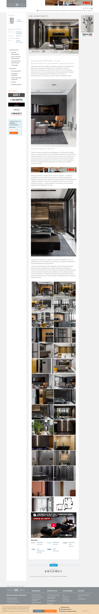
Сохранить (85, 611)
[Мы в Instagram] (89, 8)
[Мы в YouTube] (91, 8)
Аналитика (66, 599)
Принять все (38, 611)
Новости (71, 10)
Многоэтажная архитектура (15, 57)
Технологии (66, 601)
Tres (54, 549)
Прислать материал (84, 595)
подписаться (14, 132)
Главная (37, 11)
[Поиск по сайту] (86, 8)
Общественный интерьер (16, 78)
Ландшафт (14, 65)
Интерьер (57, 10)
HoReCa (13, 82)
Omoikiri (40, 542)
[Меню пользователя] (83, 8)
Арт (64, 595)
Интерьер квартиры (14, 74)
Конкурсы (42, 10)
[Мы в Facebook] (87, 8)
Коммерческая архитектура (16, 61)
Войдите (32, 576)
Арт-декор (78, 10)
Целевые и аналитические (68, 611)
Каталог (84, 10)
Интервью (66, 597)
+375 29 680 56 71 (12, 600)
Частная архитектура (15, 53)
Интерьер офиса (16, 84)
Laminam (53, 148)
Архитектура (49, 10)
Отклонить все (50, 611)
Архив (80, 597)
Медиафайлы (82, 599)
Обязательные (65, 607)
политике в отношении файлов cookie (19, 611)
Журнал (90, 10)
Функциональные (66, 609)
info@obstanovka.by (13, 602)
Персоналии (64, 10)
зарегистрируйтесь (43, 576)
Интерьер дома (16, 71)
